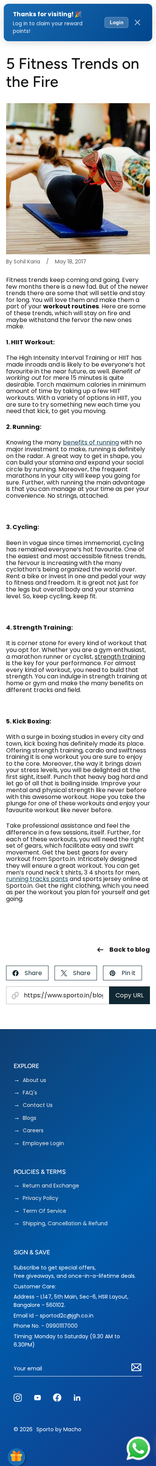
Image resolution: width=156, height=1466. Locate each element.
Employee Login (43, 1143)
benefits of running (91, 442)
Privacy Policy (40, 1198)
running (18, 879)
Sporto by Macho (58, 1429)
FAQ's (30, 1093)
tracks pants (49, 879)
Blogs (29, 1118)
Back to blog (129, 950)
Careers (33, 1130)
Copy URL (129, 995)
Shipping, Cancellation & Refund (65, 1223)
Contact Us (38, 1105)
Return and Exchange (51, 1186)
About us (34, 1080)
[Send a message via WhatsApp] (138, 1448)
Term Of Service (44, 1211)
